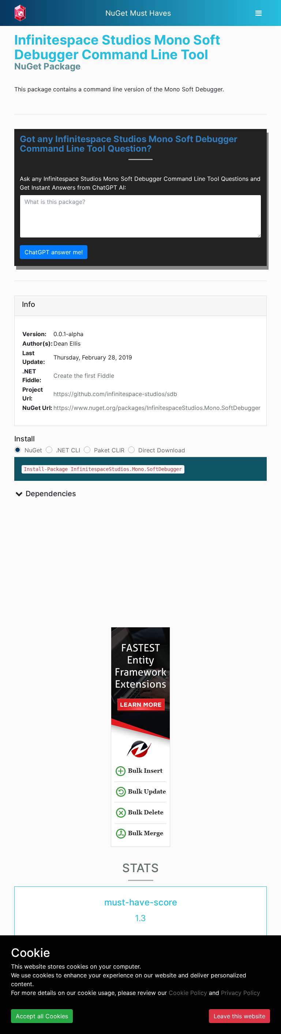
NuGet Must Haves (138, 13)
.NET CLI (68, 450)
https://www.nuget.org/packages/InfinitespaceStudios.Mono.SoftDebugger (157, 407)
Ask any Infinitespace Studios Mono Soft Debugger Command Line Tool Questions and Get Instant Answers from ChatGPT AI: (140, 183)
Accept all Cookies (42, 1016)
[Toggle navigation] (258, 13)
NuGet (33, 450)
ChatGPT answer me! (54, 252)
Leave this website (239, 1016)
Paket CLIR (109, 450)
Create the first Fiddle (83, 375)
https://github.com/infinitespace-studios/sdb (115, 394)
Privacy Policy (240, 992)
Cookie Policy (188, 992)
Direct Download (161, 450)
